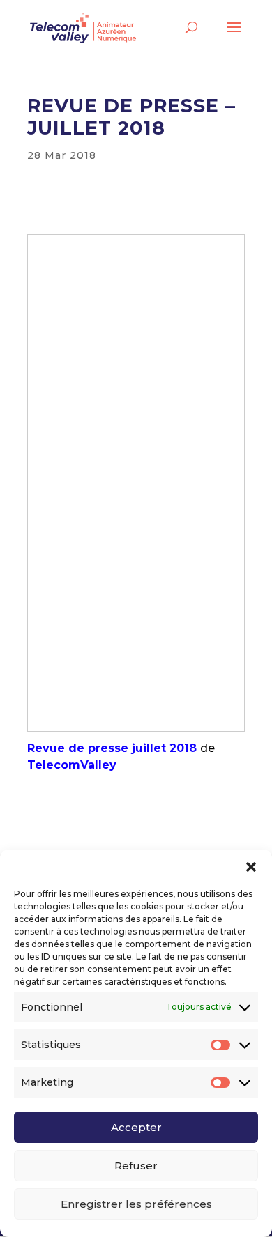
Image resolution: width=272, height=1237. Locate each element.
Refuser (136, 1165)
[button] (251, 867)
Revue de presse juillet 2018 (112, 748)
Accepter (136, 1127)
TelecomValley (71, 764)
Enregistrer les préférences (136, 1204)
